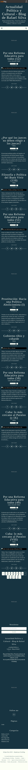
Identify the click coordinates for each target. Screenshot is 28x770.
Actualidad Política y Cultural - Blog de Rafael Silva (14, 12)
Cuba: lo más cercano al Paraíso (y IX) (14, 414)
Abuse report (4, 760)
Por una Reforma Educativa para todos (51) (14, 217)
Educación (14, 61)
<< (3, 573)
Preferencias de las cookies (22, 761)
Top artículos (17, 758)
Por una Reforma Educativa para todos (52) (14, 55)
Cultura (9, 61)
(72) (5, 739)
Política (18, 61)
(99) (4, 736)
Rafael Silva (14, 659)
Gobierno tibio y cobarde (14, 337)
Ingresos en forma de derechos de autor (18, 760)
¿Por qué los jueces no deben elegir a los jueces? (14, 140)
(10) (5, 741)
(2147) (5, 734)
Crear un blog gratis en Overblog (8, 758)
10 (13, 577)
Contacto (22, 758)
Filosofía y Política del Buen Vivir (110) (14, 177)
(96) (5, 737)
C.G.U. (9, 760)
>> (19, 577)
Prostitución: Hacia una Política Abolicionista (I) (14, 301)
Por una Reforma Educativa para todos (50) (14, 375)
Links (2, 724)
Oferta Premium (3, 761)
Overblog (22, 752)
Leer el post (14, 83)
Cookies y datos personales (12, 761)
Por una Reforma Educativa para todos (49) (14, 499)
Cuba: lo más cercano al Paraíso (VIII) (14, 536)
